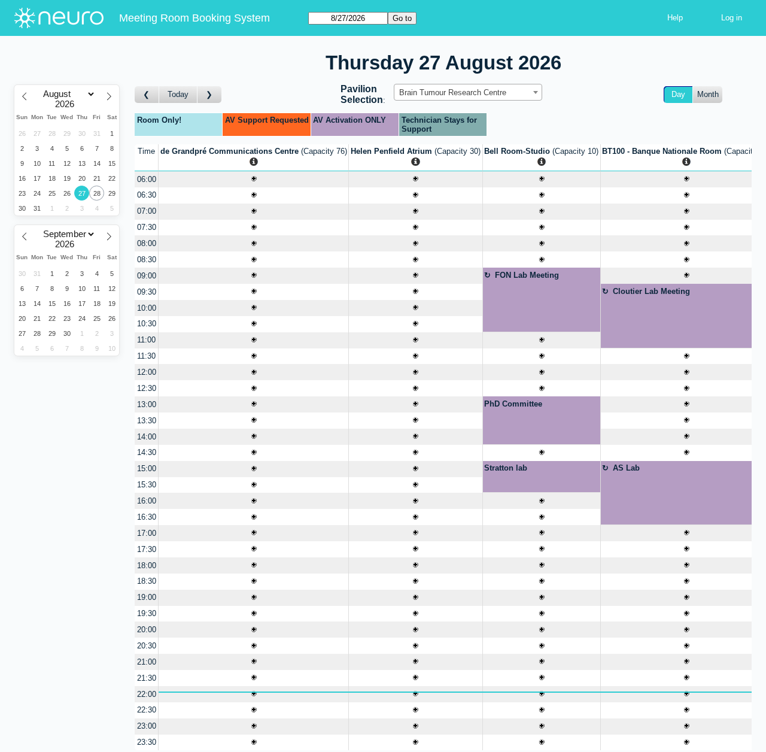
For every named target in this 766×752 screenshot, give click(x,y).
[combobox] (468, 92)
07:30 (146, 227)
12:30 (146, 388)
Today (178, 94)
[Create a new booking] (253, 179)
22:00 (146, 694)
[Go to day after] (209, 95)
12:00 (146, 372)
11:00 (146, 339)
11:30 (146, 355)
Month (708, 94)
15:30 (146, 484)
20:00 (146, 629)
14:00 (146, 436)
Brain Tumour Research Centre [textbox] (452, 92)
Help (675, 17)
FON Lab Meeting (527, 275)
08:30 (146, 259)
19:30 (146, 613)
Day (678, 94)
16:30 (146, 517)
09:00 (146, 275)
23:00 (146, 725)
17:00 (146, 533)
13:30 (146, 420)
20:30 (146, 645)
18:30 (146, 581)
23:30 (146, 742)
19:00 (146, 597)
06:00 (146, 179)
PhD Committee (513, 403)
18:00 (146, 565)
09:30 (146, 291)
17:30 (146, 549)
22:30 (146, 709)
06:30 (146, 194)
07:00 (146, 211)
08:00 (146, 243)
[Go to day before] (147, 95)
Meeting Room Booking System (194, 18)
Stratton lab (505, 467)
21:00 (146, 661)
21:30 (146, 678)
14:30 (146, 452)
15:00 (146, 468)
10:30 (146, 323)
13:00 (146, 404)
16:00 (146, 500)
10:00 (146, 308)
